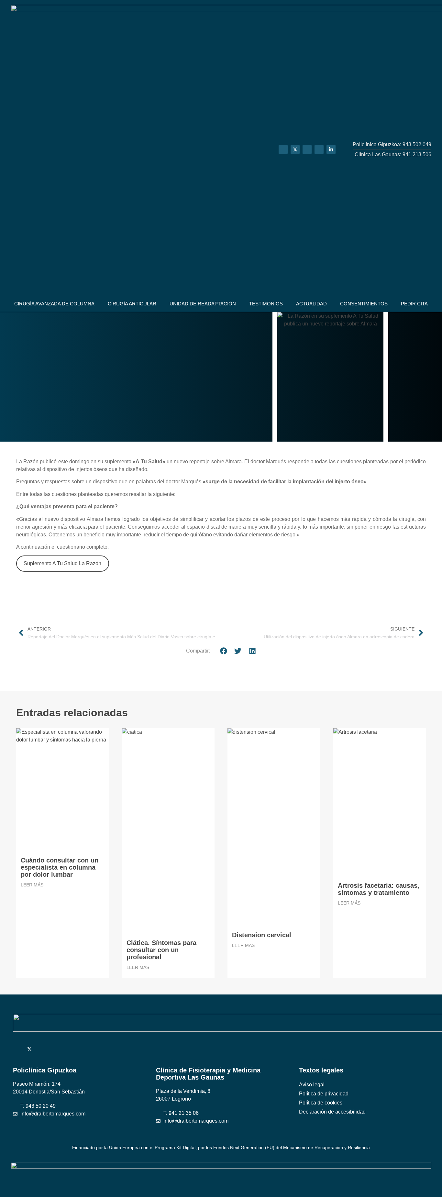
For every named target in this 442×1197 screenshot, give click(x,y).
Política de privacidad (323, 1093)
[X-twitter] (295, 149)
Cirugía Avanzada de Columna (54, 303)
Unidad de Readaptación (203, 303)
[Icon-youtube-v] (283, 149)
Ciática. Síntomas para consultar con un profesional (161, 950)
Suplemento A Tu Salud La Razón (62, 563)
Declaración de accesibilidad (332, 1112)
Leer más (32, 884)
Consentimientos (364, 303)
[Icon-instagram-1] (319, 149)
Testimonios (266, 303)
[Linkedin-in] (331, 149)
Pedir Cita (414, 303)
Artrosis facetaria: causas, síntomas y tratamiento (378, 889)
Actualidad (311, 303)
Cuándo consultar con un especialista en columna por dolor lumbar (59, 867)
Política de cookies (320, 1102)
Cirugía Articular (132, 303)
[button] (223, 650)
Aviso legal (312, 1084)
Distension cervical (261, 935)
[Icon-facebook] (307, 149)
